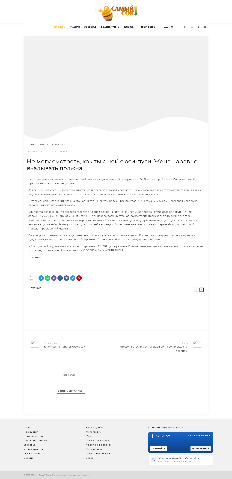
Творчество (148, 27)
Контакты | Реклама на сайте (165, 427)
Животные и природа (99, 444)
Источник (34, 257)
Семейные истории (35, 440)
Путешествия (94, 449)
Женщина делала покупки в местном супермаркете (76, 317)
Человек (128, 27)
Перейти (160, 448)
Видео (90, 458)
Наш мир (168, 27)
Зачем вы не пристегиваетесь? (64, 345)
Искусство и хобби (97, 440)
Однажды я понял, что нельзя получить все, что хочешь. (165, 318)
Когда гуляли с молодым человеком (66, 301)
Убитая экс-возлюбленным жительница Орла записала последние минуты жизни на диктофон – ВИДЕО (167, 303)
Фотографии (93, 432)
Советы (28, 458)
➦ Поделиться (200, 448)
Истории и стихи (35, 151)
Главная (74, 27)
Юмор (89, 436)
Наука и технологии (98, 453)
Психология (31, 432)
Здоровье (90, 27)
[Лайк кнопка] (30, 265)
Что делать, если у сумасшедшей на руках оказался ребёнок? (154, 347)
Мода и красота (33, 449)
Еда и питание (110, 27)
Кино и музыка (94, 427)
